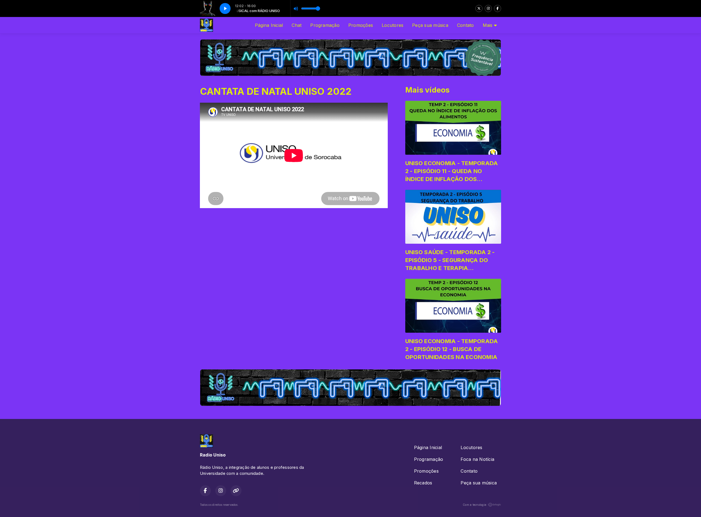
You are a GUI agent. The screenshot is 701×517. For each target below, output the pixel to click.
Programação (325, 25)
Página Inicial (269, 25)
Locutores (392, 25)
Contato (465, 25)
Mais (488, 25)
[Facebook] (497, 8)
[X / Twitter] (478, 8)
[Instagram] (488, 8)
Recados (423, 483)
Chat (296, 25)
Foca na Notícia (477, 459)
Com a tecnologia (474, 504)
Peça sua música (430, 25)
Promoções (360, 25)
